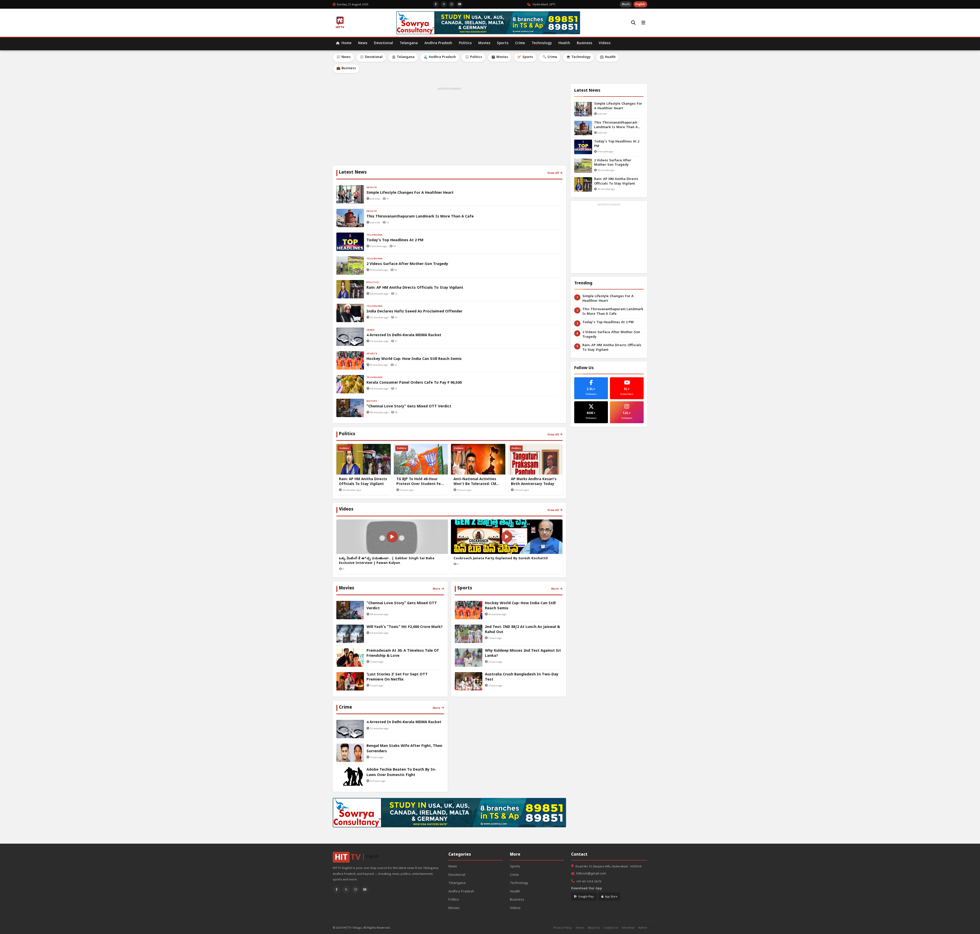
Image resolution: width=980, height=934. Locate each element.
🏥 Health (608, 57)
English (640, 4)
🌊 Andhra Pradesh (440, 57)
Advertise (628, 927)
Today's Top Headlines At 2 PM (616, 144)
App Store (611, 896)
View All (553, 172)
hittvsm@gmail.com (591, 874)
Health (564, 43)
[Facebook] (336, 889)
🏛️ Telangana (403, 57)
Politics (465, 43)
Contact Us (610, 927)
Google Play (586, 896)
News (362, 43)
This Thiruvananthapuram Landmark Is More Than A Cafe (616, 125)
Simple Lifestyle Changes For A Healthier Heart (618, 106)
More (436, 588)
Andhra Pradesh (438, 43)
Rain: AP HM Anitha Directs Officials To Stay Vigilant (616, 181)
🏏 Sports (525, 57)
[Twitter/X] (346, 889)
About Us (594, 927)
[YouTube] (365, 889)
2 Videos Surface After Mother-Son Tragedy (612, 163)
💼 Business (346, 68)
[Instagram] (355, 889)
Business (584, 43)
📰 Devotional (371, 57)
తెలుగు (626, 4)
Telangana (409, 43)
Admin (642, 927)
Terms (579, 927)
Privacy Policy (562, 927)
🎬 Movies (499, 57)
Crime (520, 43)
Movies (484, 43)
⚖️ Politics (473, 57)
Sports (502, 43)
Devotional (383, 43)
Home (345, 43)
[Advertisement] (449, 127)
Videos (604, 43)
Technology (542, 43)
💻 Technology (578, 57)
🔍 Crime (549, 57)
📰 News (343, 57)
